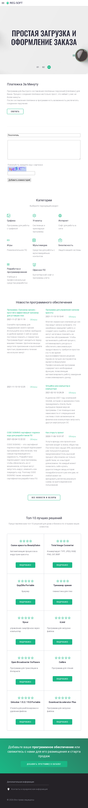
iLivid (62, 622)
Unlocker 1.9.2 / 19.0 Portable (25, 702)
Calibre (62, 662)
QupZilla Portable (25, 585)
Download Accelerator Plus (62, 702)
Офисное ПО (39, 270)
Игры (9, 245)
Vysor (25, 622)
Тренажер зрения (62, 585)
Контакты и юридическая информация (29, 789)
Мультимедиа (40, 245)
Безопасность (65, 245)
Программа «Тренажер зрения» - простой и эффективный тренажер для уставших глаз (23, 313)
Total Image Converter (62, 545)
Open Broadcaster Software (25, 662)
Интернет (63, 220)
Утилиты (37, 220)
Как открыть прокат (55, 432)
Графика (11, 220)
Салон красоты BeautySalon (25, 545)
